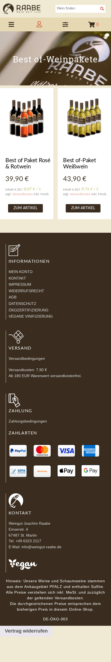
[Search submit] (102, 9)
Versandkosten (22, 194)
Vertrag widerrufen (26, 631)
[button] (11, 24)
